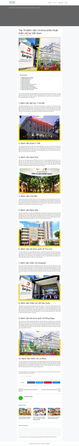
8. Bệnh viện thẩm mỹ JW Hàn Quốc (28, 86)
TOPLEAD (12, 2)
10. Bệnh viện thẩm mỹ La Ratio (27, 89)
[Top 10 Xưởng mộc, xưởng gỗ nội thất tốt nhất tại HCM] (54, 411)
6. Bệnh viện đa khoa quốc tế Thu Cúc (28, 84)
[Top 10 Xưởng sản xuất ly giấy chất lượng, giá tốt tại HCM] (25, 411)
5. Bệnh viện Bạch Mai (25, 82)
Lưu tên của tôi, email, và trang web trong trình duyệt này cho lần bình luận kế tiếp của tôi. (38, 436)
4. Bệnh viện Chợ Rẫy (25, 81)
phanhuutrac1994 (28, 396)
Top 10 (20, 408)
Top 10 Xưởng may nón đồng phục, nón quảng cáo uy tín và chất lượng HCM (39, 418)
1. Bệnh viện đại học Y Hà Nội (27, 77)
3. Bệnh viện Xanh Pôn (25, 80)
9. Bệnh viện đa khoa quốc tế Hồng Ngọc (29, 88)
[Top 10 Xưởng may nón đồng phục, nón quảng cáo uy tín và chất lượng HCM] (39, 411)
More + (57, 383)
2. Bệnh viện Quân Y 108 (26, 79)
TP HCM (23, 408)
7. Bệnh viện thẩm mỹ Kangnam (27, 85)
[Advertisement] (39, 16)
